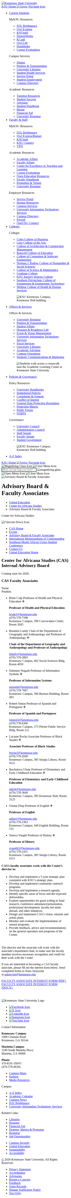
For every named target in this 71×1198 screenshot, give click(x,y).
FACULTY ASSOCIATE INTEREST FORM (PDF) (34, 980)
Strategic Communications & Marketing (40, 357)
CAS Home (16, 528)
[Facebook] (39, 1007)
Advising (22, 102)
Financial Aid (25, 113)
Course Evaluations (28, 49)
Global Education (19, 502)
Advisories (15, 1176)
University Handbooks (30, 389)
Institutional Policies (29, 393)
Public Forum (25, 410)
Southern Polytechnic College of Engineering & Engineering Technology (41, 282)
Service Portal (25, 76)
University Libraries (29, 69)
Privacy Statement (20, 1169)
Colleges (14, 226)
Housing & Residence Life (33, 329)
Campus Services (27, 206)
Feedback (15, 1183)
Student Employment (29, 79)
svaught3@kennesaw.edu (24, 848)
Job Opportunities (19, 1136)
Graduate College (27, 273)
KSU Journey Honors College (35, 276)
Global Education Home (23, 552)
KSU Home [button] (9, 6)
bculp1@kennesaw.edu (23, 614)
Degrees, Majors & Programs (26, 1129)
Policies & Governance (23, 376)
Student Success (26, 99)
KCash (21, 39)
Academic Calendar (21, 1096)
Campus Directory (28, 83)
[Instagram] (39, 1017)
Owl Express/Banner (29, 136)
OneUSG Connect (28, 223)
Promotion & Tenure (29, 183)
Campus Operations (28, 353)
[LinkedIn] (39, 1014)
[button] (29, 466)
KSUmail (22, 32)
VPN (20, 146)
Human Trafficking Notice (25, 1189)
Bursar (21, 109)
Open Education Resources (33, 176)
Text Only (15, 1193)
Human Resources (28, 202)
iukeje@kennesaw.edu (22, 789)
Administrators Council (30, 429)
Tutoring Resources (28, 95)
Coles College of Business (32, 239)
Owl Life (22, 42)
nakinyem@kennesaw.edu (20, 974)
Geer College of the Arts (31, 242)
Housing (14, 1122)
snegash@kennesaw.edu (23, 687)
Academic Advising (28, 350)
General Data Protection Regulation (38, 403)
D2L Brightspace (27, 25)
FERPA (21, 413)
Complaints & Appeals (30, 396)
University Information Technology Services (35, 1106)
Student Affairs (26, 326)
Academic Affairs (27, 159)
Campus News (18, 1099)
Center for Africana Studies (25, 505)
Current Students (19, 13)
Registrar (14, 1133)
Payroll (21, 219)
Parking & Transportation (32, 66)
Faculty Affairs (25, 162)
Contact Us (16, 549)
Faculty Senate (25, 436)
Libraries (14, 1119)
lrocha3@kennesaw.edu (23, 752)
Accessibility (16, 1153)
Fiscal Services (25, 343)
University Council (28, 426)
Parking (13, 1076)
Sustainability (17, 1149)
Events (13, 532)
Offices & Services (20, 306)
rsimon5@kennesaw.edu (23, 719)
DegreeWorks (25, 36)
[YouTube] (39, 1020)
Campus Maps (17, 1073)
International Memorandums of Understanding (36, 538)
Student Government (29, 440)
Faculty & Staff (18, 119)
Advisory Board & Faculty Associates (31, 535)
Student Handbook (28, 106)
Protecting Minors (27, 406)
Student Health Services (31, 72)
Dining (21, 62)
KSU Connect (25, 142)
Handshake (23, 46)
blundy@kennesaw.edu (23, 654)
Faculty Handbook (28, 179)
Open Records (17, 1186)
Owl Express (24, 29)
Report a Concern (19, 1179)
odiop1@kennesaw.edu (23, 818)
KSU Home (9, 462)
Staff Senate (24, 433)
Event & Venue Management (34, 333)
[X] (39, 1010)
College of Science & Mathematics (37, 270)
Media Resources (19, 1080)
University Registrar (29, 116)
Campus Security (19, 1142)
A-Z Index (15, 456)
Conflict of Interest (28, 399)
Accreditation (17, 1172)
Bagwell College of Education (35, 253)
